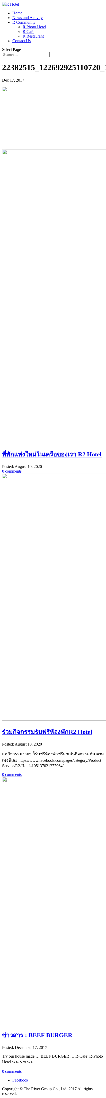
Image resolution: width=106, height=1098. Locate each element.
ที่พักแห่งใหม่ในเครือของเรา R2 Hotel (52, 454)
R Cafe (28, 31)
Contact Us (21, 41)
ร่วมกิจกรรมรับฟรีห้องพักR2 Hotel (47, 732)
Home (17, 13)
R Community (24, 22)
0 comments (12, 471)
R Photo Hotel (34, 27)
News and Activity (27, 17)
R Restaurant (33, 36)
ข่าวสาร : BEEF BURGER (37, 1035)
